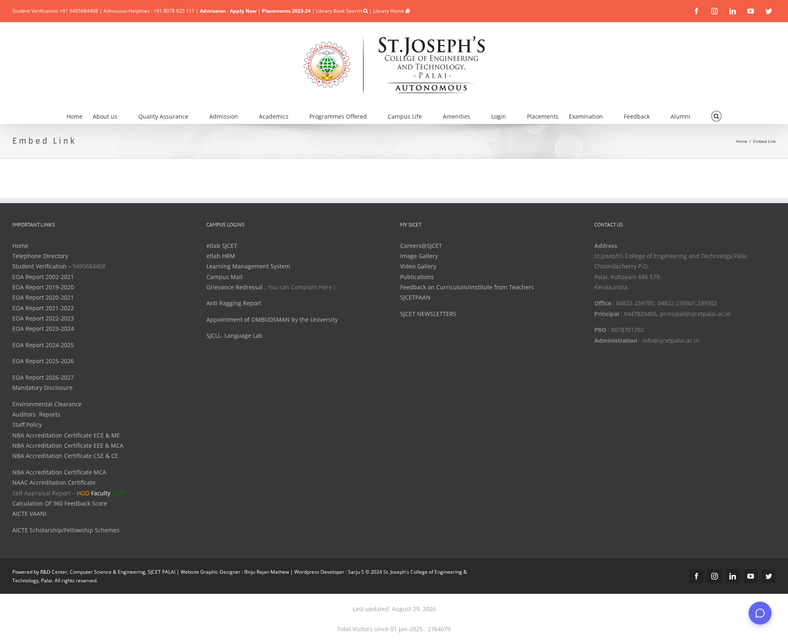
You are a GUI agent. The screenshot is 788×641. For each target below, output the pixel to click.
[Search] (716, 115)
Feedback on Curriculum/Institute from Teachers (467, 287)
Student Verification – (42, 266)
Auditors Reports (36, 414)
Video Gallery (418, 266)
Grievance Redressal (235, 287)
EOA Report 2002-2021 (43, 277)
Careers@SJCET (421, 246)
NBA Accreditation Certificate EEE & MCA (68, 445)
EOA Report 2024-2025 (43, 345)
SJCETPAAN (415, 297)
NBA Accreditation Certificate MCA (59, 472)
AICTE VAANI (29, 513)
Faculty (100, 493)
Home (20, 246)
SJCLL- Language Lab (234, 335)
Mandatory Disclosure (42, 387)
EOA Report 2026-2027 (43, 377)
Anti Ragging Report (233, 303)
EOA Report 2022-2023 (43, 318)
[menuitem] (79, 115)
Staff (118, 493)
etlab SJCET (221, 246)
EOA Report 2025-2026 (43, 361)
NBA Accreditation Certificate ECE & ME (66, 435)
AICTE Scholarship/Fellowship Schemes (65, 530)
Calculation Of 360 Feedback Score (59, 503)
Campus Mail (224, 277)
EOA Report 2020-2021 (43, 297)
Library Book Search (339, 10)
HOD (83, 493)
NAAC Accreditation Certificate (54, 482)
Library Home (389, 10)
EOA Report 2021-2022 (43, 308)
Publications (417, 277)
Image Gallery (419, 256)
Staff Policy (27, 424)
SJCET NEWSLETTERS (428, 314)
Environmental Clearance (47, 404)
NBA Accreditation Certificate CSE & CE (65, 456)
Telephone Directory (40, 256)
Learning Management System (248, 266)
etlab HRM (220, 256)
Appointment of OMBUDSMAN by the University (272, 319)
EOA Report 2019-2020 (43, 287)
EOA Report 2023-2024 (43, 328)
